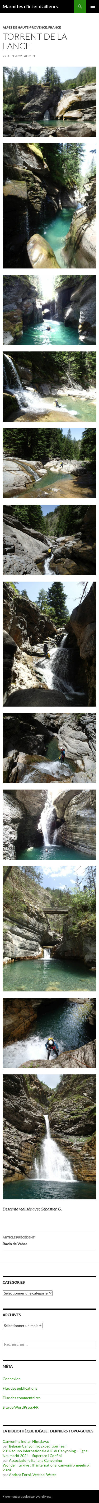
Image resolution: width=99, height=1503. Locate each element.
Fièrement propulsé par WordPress (27, 1497)
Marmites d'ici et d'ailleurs (30, 6)
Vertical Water (44, 1474)
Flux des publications (20, 1388)
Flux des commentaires (21, 1397)
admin (29, 56)
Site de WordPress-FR (21, 1407)
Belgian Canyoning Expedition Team (38, 1446)
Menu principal (92, 6)
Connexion (12, 1378)
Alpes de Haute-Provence (25, 27)
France (54, 27)
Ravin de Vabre (19, 1240)
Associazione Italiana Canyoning (35, 1460)
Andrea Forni (20, 1474)
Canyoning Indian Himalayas (26, 1441)
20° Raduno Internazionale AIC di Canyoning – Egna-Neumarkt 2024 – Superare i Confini (46, 1453)
